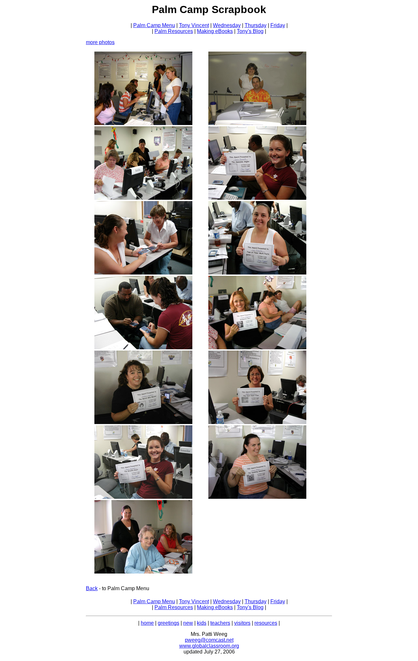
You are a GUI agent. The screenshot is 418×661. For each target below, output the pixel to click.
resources (265, 623)
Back (92, 588)
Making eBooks (215, 31)
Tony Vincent (194, 25)
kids (201, 623)
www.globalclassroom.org (209, 646)
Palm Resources (173, 31)
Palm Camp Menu (154, 25)
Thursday (255, 25)
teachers (220, 623)
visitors (242, 623)
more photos (100, 42)
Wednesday (227, 25)
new (188, 623)
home (147, 623)
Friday (277, 25)
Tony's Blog (250, 31)
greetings (168, 623)
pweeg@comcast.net (209, 640)
